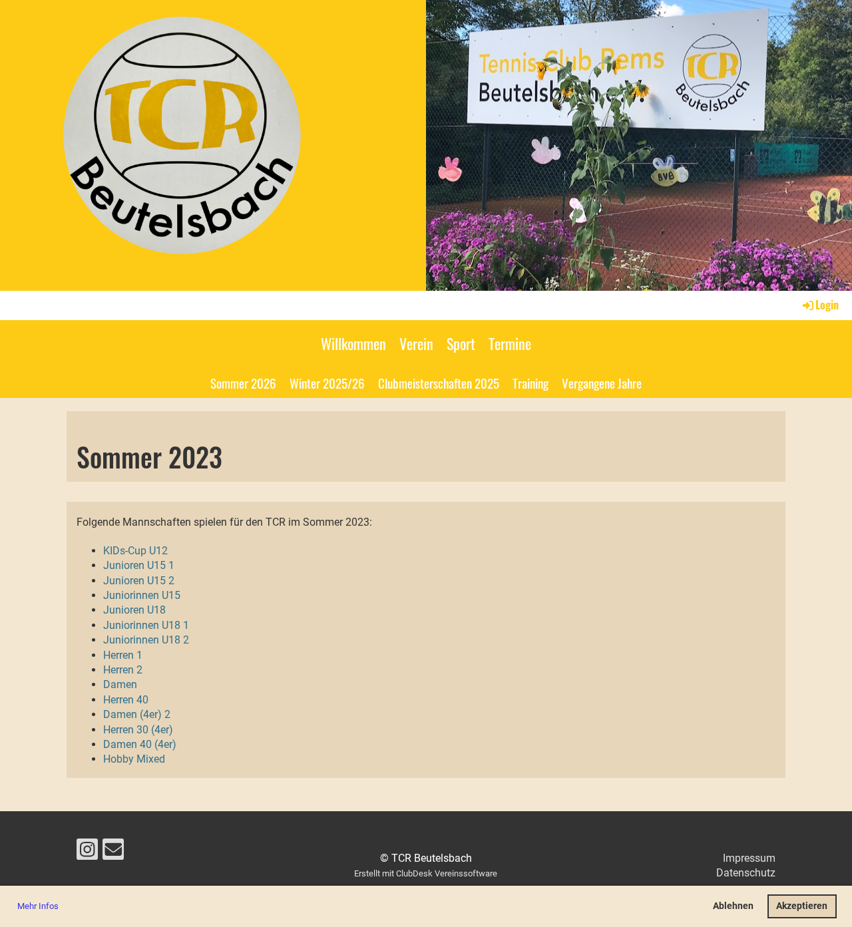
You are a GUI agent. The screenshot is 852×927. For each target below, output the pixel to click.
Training (530, 382)
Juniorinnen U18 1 (146, 625)
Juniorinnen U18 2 (146, 640)
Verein (416, 343)
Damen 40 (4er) (139, 744)
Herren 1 (122, 655)
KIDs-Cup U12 (135, 550)
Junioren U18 (134, 610)
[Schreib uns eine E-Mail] (113, 852)
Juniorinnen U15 (141, 595)
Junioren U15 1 (138, 565)
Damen (120, 684)
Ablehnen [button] (733, 906)
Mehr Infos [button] (38, 906)
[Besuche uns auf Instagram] (87, 852)
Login (827, 305)
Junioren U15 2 (138, 580)
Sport (461, 343)
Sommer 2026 (243, 382)
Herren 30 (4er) (138, 729)
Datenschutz (745, 872)
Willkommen (353, 343)
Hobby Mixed (134, 759)
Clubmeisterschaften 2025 (438, 382)
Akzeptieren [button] (801, 906)
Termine (510, 343)
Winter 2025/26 (327, 382)
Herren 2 (122, 669)
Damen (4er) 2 (136, 714)
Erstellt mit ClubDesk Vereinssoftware (425, 873)
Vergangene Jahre (602, 382)
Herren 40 (125, 699)
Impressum (749, 858)
